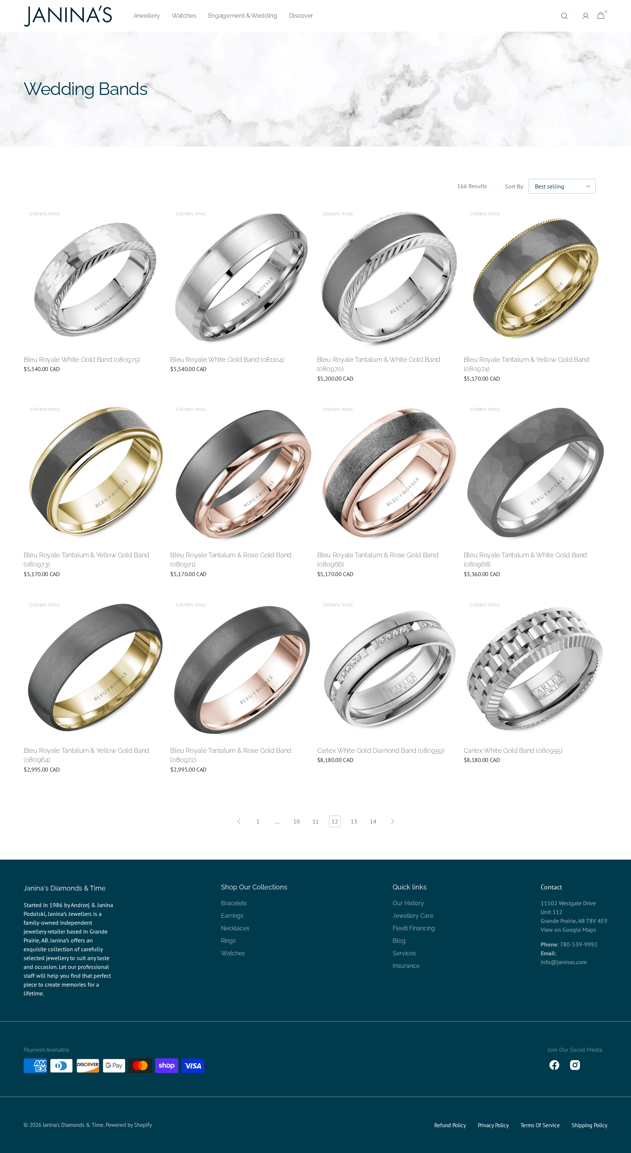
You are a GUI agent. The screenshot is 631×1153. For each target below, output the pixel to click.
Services (404, 953)
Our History (408, 903)
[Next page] (392, 821)
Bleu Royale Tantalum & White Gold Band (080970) (378, 364)
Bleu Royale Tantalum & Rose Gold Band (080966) (377, 559)
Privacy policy (493, 1125)
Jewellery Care (413, 915)
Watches (233, 953)
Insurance (406, 965)
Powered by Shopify (129, 1124)
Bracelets (234, 903)
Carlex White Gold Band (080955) (513, 750)
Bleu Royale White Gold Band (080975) (82, 359)
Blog (399, 940)
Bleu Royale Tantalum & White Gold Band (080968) (525, 559)
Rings (228, 940)
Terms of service (540, 1125)
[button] (564, 16)
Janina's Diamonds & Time (73, 1124)
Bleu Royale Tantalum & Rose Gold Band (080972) (230, 755)
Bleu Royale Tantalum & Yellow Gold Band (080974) (526, 364)
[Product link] (95, 294)
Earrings (232, 915)
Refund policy (450, 1125)
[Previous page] (239, 821)
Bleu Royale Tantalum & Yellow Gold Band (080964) (86, 755)
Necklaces (235, 928)
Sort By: (514, 186)
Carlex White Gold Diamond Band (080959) (381, 750)
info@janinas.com (564, 962)
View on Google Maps (568, 929)
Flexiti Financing (414, 928)
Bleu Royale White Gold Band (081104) (227, 359)
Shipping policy (589, 1125)
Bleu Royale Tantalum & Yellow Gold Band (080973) (86, 559)
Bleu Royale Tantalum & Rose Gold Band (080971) (230, 559)
